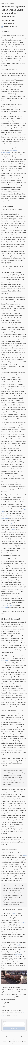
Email (4, 1021)
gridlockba (4, 607)
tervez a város (5, 660)
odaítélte (23, 922)
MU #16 (13, 530)
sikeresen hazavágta (7, 523)
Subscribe (14, 1028)
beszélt (24, 855)
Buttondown (11, 1041)
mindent (19, 945)
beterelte (9, 605)
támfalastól (18, 954)
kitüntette (14, 913)
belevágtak (4, 518)
